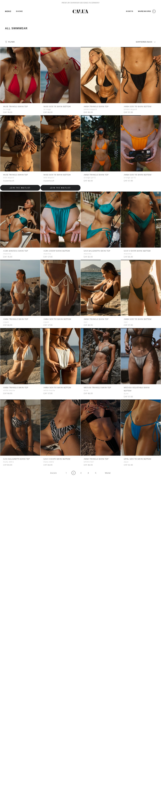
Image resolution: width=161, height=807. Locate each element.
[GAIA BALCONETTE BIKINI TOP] (101, 220)
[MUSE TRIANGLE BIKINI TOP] (20, 75)
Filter (11, 42)
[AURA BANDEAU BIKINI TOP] (20, 220)
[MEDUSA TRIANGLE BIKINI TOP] (101, 356)
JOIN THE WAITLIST (20, 188)
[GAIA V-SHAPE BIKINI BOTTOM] (141, 220)
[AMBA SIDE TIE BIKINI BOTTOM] (141, 75)
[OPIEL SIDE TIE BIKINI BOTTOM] (141, 427)
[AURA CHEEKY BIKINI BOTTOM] (60, 220)
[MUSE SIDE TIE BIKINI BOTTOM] (60, 75)
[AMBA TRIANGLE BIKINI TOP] (101, 75)
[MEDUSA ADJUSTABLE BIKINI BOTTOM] (141, 356)
